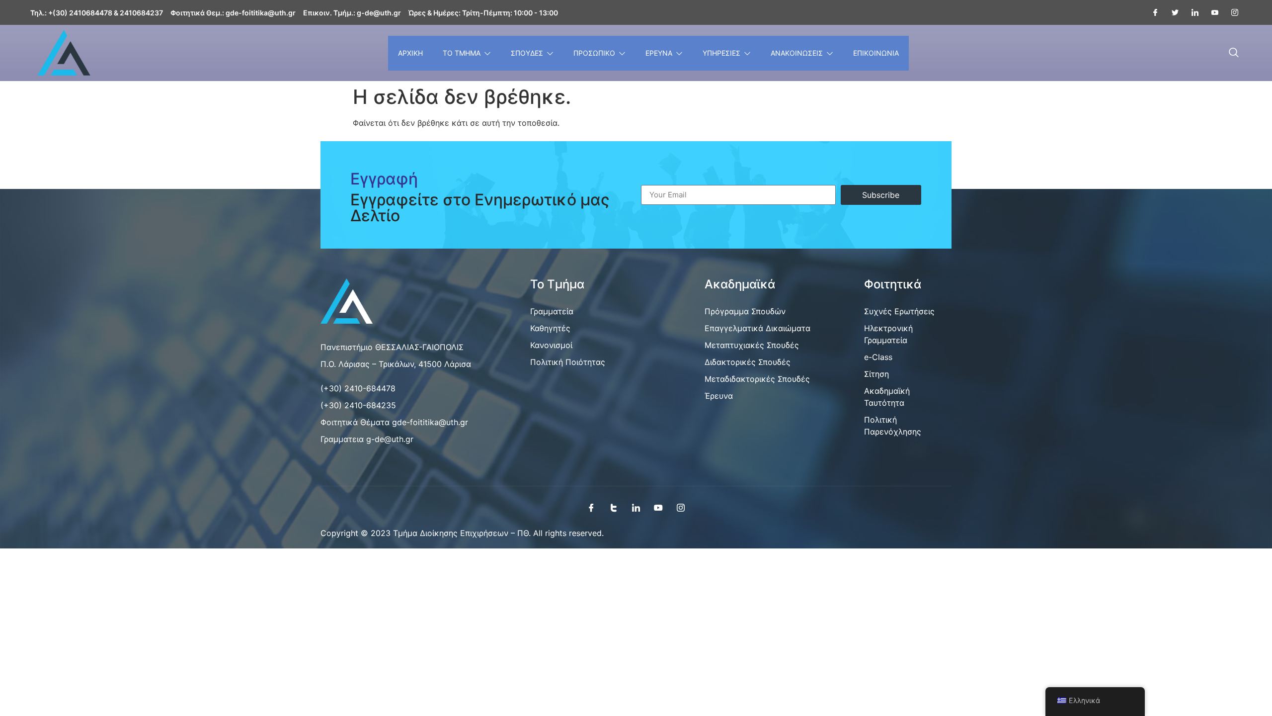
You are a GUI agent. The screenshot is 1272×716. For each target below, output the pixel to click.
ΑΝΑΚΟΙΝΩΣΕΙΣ (797, 53)
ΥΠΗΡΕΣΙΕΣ (721, 53)
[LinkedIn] (636, 507)
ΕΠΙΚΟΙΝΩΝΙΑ (876, 53)
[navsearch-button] (1234, 53)
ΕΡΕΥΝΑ (658, 53)
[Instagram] (1230, 12)
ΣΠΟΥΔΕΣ (527, 53)
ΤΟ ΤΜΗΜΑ (461, 53)
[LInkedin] (1191, 12)
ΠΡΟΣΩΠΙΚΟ (594, 53)
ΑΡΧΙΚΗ (410, 53)
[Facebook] (1151, 12)
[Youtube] (1210, 12)
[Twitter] (1171, 12)
